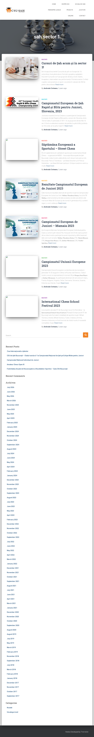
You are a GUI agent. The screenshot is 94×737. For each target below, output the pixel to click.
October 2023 (12, 489)
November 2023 (13, 484)
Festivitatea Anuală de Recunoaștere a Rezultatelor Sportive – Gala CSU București (37, 369)
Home (54, 4)
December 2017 (13, 683)
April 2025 (10, 418)
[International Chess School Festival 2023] (22, 306)
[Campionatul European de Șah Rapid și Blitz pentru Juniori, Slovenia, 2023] (22, 102)
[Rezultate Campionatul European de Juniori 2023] (22, 189)
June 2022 (11, 546)
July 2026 (10, 387)
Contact (82, 16)
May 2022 (10, 550)
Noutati (44, 59)
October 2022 (12, 533)
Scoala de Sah (80, 4)
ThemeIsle (84, 732)
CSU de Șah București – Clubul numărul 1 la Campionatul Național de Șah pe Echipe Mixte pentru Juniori (45, 356)
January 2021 (12, 608)
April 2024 (10, 467)
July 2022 (10, 542)
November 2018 (13, 656)
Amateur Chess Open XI (15, 364)
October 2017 (12, 691)
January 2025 (12, 427)
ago (62, 88)
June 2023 (11, 506)
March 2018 (11, 669)
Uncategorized (12, 712)
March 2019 (11, 647)
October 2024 (12, 440)
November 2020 (13, 617)
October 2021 (12, 577)
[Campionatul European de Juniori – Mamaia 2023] (22, 226)
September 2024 (13, 445)
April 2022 (10, 555)
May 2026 (10, 396)
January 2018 (12, 678)
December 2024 (13, 431)
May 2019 (10, 643)
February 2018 (12, 674)
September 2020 (13, 625)
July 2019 (10, 639)
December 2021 (13, 568)
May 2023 (10, 511)
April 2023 (10, 515)
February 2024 (12, 471)
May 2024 (10, 462)
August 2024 (11, 449)
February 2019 (12, 652)
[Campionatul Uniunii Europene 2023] (22, 266)
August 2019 (11, 634)
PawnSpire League (54, 10)
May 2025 (10, 414)
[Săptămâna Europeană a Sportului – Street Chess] (22, 149)
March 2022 (11, 559)
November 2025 (13, 405)
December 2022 (13, 524)
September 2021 (13, 581)
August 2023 (11, 497)
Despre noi (65, 4)
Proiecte (70, 10)
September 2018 (13, 661)
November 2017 (13, 687)
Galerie (70, 16)
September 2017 (13, 696)
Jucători (82, 10)
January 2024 (12, 475)
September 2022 (13, 537)
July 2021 (10, 590)
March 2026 (11, 401)
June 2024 (11, 458)
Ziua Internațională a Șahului (17, 351)
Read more (59, 84)
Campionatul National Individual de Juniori (23, 360)
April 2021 (10, 599)
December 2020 (13, 612)
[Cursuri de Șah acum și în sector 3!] (22, 68)
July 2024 (10, 453)
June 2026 (11, 392)
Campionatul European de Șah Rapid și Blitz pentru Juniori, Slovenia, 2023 (63, 107)
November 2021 (13, 572)
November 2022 (13, 528)
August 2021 (11, 586)
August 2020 (11, 630)
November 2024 (13, 436)
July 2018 (10, 665)
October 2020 (12, 621)
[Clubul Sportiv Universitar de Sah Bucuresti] (15, 10)
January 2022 (12, 564)
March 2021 (11, 603)
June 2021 (11, 594)
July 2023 (10, 502)
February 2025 (12, 423)
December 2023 (13, 480)
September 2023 (13, 493)
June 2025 (11, 409)
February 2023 (12, 520)
